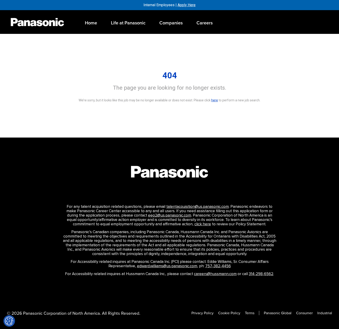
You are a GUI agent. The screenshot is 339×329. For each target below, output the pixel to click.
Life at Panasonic (128, 23)
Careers (204, 23)
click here (202, 224)
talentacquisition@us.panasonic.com (197, 206)
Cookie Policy (229, 313)
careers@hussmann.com (215, 274)
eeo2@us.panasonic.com (169, 215)
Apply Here (187, 5)
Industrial (324, 313)
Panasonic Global (277, 313)
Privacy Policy (202, 313)
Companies (171, 23)
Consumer (304, 313)
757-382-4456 (218, 266)
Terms (249, 313)
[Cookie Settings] (9, 321)
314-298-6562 (261, 274)
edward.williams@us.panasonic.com (167, 266)
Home (91, 23)
